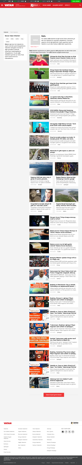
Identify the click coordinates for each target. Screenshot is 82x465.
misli (7, 39)
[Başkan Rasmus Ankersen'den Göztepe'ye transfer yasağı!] (66, 168)
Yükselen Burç (50, 434)
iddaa (7, 41)
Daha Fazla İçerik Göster (54, 395)
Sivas (59, 144)
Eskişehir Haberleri (37, 437)
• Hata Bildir (72, 462)
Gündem (40, 184)
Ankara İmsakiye (51, 445)
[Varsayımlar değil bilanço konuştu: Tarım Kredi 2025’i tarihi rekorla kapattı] (39, 127)
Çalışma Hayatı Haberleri (7, 437)
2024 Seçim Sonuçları (9, 434)
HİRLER (35, 5)
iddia (12, 39)
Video (19, 448)
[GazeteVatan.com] (7, 423)
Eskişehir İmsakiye (51, 450)
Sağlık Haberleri (22, 442)
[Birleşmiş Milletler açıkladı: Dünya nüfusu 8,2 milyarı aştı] (39, 261)
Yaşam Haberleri (22, 431)
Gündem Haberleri (22, 428)
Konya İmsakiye (51, 448)
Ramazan (49, 439)
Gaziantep (59, 117)
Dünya (58, 265)
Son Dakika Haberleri (9, 431)
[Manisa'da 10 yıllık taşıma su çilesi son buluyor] (39, 154)
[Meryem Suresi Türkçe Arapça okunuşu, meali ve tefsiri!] (39, 220)
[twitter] (69, 431)
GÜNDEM (67, 5)
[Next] (62, 431)
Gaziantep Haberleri (38, 439)
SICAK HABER (47, 5)
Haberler (6, 32)
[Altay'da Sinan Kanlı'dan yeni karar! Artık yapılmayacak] (39, 86)
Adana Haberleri (37, 431)
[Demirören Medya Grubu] (74, 423)
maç (22, 39)
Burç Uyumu (50, 431)
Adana (64, 211)
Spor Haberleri (21, 445)
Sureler (59, 224)
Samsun (59, 278)
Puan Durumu (7, 452)
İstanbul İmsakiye (51, 442)
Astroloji (49, 428)
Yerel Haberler (36, 428)
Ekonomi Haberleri (22, 434)
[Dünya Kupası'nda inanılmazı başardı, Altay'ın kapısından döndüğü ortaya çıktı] (39, 73)
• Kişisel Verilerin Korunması (57, 462)
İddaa (58, 104)
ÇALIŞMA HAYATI (58, 5)
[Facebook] (66, 431)
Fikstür (5, 449)
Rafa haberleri (14, 32)
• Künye (43, 462)
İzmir (58, 64)
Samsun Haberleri (37, 445)
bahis (17, 39)
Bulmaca (6, 444)
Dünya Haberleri (22, 437)
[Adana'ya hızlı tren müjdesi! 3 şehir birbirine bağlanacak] (39, 382)
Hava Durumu (7, 441)
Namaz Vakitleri (51, 437)
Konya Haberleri (37, 442)
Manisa (59, 158)
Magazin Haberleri (22, 439)
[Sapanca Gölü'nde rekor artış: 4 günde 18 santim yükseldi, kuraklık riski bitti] (41, 168)
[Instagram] (73, 431)
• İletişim (48, 462)
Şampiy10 (59, 77)
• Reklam (66, 462)
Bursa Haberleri (36, 434)
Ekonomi (60, 131)
